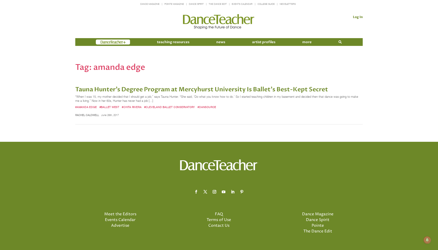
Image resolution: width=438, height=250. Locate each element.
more (307, 42)
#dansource (207, 107)
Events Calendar (242, 4)
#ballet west (109, 107)
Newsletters (288, 4)
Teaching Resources (173, 42)
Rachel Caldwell (87, 115)
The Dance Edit (218, 4)
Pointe (318, 225)
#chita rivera (131, 107)
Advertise (120, 225)
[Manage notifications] (427, 240)
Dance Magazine (149, 4)
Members (104, 42)
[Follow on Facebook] (196, 191)
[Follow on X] (205, 191)
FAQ (219, 214)
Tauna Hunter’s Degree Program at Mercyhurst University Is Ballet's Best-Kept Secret (201, 89)
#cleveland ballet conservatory (169, 107)
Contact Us (218, 225)
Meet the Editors (120, 214)
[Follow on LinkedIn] (232, 191)
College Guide (266, 4)
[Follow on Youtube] (223, 191)
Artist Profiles (263, 42)
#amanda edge (86, 107)
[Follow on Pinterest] (241, 191)
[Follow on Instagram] (214, 191)
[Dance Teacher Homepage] (219, 21)
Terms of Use (219, 220)
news (220, 42)
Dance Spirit (196, 4)
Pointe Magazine (174, 4)
